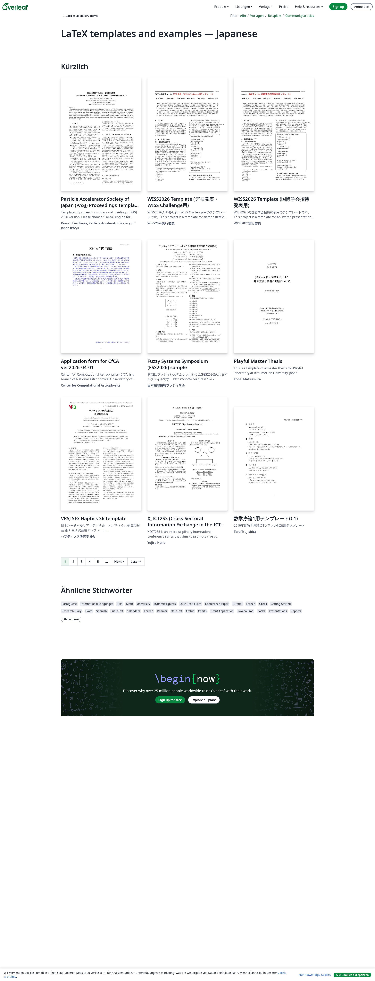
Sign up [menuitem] (338, 6)
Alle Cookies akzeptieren (352, 975)
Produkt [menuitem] (220, 6)
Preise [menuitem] (283, 6)
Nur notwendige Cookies (315, 975)
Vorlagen (257, 15)
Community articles (299, 15)
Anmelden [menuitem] (361, 6)
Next (119, 561)
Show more (71, 619)
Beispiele (274, 15)
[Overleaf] (15, 6)
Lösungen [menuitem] (242, 6)
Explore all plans (203, 700)
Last (136, 561)
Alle (243, 15)
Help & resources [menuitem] (308, 6)
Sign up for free (170, 700)
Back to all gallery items (80, 16)
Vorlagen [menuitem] (265, 6)
